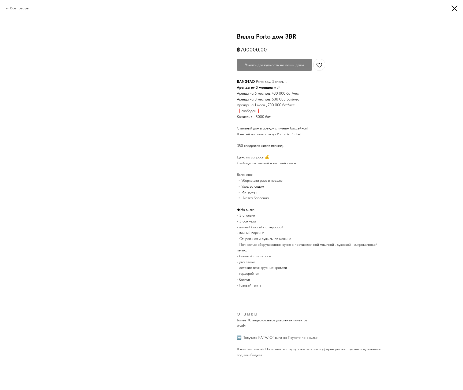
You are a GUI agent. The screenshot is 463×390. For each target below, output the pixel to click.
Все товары (19, 8)
